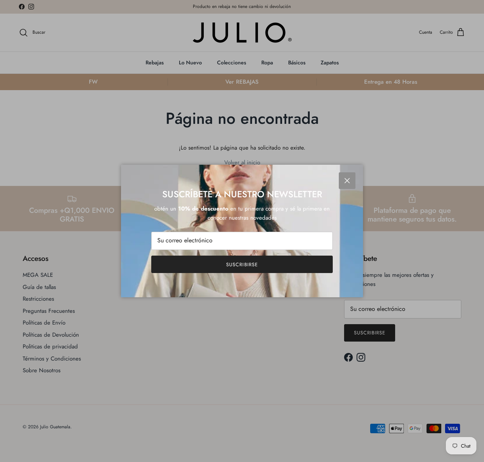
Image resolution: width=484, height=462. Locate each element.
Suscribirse (242, 264)
